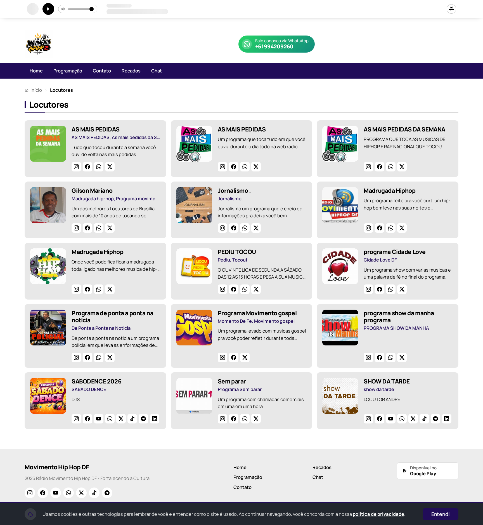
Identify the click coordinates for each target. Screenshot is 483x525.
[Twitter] (110, 166)
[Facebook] (87, 166)
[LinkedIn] (154, 418)
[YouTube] (98, 418)
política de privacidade (378, 514)
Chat (156, 70)
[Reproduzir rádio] (48, 9)
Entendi (440, 514)
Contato (102, 70)
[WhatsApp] (98, 166)
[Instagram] (76, 166)
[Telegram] (143, 418)
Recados (131, 70)
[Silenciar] (63, 9)
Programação (67, 70)
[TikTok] (132, 418)
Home (36, 70)
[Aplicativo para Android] (451, 9)
